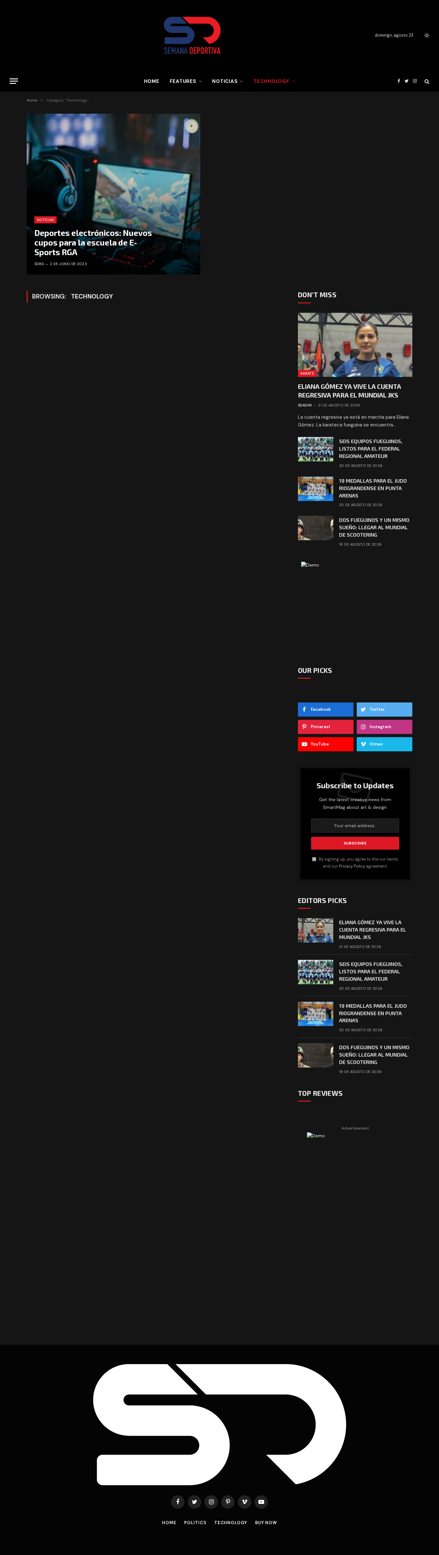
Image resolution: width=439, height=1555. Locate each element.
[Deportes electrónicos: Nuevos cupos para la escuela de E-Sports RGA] (113, 194)
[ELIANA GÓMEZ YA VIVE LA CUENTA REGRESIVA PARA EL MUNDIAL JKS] (355, 345)
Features (183, 81)
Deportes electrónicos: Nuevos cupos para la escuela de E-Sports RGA (93, 242)
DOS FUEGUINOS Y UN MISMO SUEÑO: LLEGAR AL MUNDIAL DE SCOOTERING (374, 527)
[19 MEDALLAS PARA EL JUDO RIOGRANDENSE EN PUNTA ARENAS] (315, 489)
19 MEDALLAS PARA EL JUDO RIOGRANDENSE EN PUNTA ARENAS (373, 488)
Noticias (224, 81)
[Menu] (14, 81)
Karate (307, 373)
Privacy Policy (352, 866)
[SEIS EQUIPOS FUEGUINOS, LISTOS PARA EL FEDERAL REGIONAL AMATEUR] (315, 449)
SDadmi (305, 405)
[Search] (426, 81)
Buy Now (266, 1522)
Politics (195, 1522)
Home (151, 81)
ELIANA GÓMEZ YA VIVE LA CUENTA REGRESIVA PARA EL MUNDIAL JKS (349, 390)
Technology (272, 81)
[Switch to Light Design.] (426, 35)
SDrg (39, 264)
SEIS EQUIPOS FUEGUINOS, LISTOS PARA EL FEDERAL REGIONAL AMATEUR (370, 448)
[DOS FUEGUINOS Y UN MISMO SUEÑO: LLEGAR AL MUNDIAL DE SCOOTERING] (315, 528)
